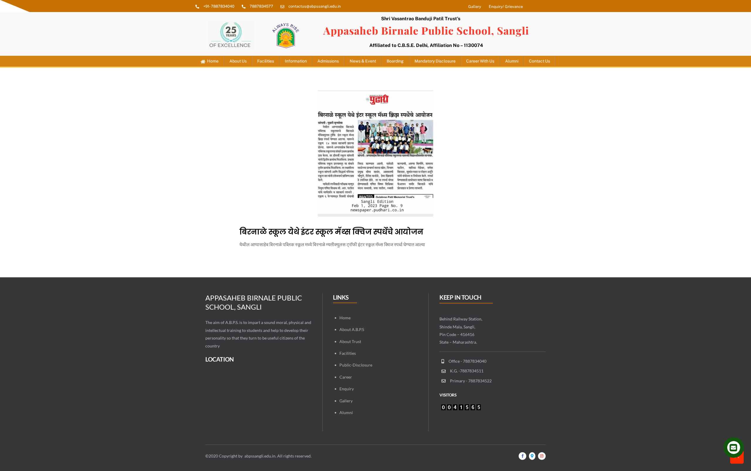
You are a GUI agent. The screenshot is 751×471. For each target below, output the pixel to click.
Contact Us (539, 61)
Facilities (265, 61)
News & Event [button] (363, 61)
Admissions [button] (328, 61)
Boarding (395, 61)
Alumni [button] (511, 61)
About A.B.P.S (351, 329)
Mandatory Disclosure (435, 61)
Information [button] (296, 61)
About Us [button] (238, 61)
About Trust (350, 341)
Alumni (346, 412)
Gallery (346, 400)
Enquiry (346, 388)
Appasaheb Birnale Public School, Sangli (426, 30)
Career (345, 376)
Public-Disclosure (355, 364)
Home (212, 61)
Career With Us (480, 61)
